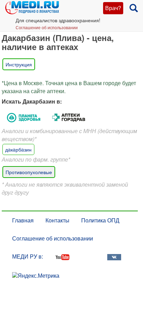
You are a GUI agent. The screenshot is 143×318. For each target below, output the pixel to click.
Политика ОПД (100, 220)
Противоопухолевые (29, 172)
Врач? (113, 8)
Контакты (57, 220)
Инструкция (19, 64)
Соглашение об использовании (47, 27)
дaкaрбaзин (18, 149)
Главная (23, 220)
